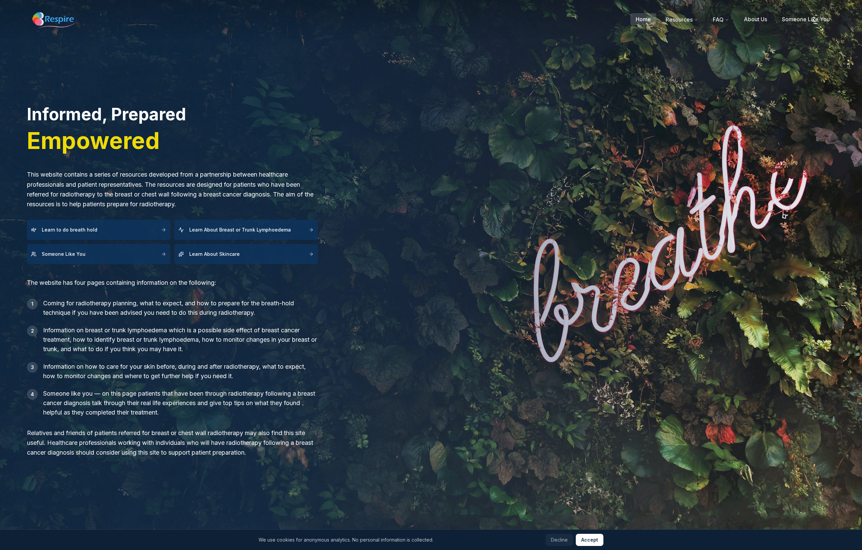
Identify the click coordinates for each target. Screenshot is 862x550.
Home (643, 19)
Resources (679, 19)
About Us (755, 19)
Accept (589, 540)
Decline (559, 540)
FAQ (718, 19)
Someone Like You (806, 19)
